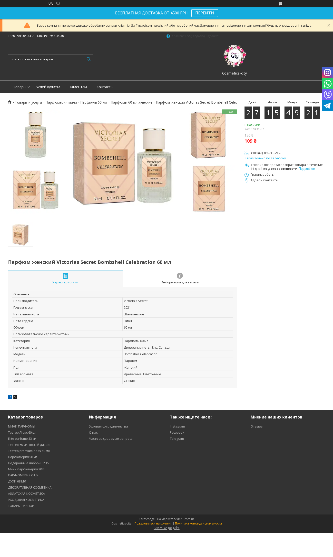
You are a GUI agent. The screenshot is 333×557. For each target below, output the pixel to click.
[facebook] (10, 398)
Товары (19, 87)
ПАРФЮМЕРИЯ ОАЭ (23, 475)
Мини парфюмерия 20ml (26, 469)
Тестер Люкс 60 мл (22, 432)
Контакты (105, 87)
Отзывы (257, 426)
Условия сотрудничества (108, 426)
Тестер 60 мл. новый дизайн (29, 444)
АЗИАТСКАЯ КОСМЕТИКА (26, 493)
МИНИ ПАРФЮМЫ (21, 426)
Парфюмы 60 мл (93, 102)
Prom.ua (189, 519)
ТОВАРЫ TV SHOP (21, 505)
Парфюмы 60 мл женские (131, 102)
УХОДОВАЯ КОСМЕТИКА (26, 499)
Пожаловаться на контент (153, 523)
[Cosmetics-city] (234, 55)
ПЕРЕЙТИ (204, 13)
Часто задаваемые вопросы (111, 438)
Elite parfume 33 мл (22, 438)
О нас (93, 432)
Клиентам (78, 87)
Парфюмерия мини (61, 102)
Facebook (177, 432)
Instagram (177, 426)
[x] (15, 398)
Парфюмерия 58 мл (23, 457)
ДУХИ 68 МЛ (17, 481)
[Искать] (88, 59)
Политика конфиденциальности (198, 523)
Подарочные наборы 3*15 (28, 463)
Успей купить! (48, 87)
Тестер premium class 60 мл (29, 451)
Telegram (177, 438)
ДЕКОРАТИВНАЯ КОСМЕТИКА (29, 487)
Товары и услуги (28, 102)
